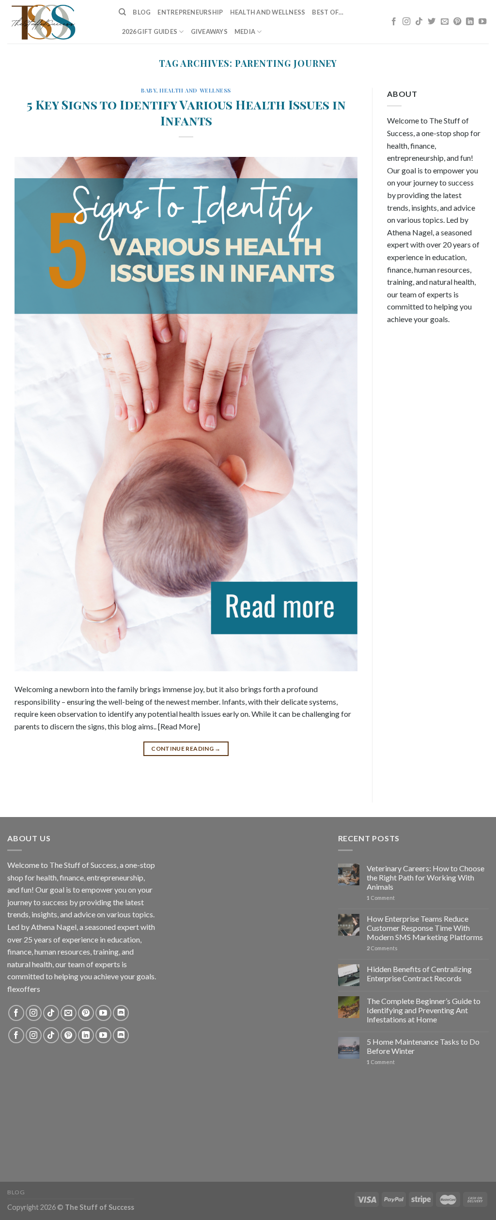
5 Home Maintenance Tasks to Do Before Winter (423, 1046)
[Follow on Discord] (121, 1013)
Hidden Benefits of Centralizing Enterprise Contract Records (419, 973)
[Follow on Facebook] (394, 21)
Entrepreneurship (190, 12)
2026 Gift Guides (149, 31)
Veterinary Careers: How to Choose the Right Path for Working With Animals (425, 877)
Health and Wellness (268, 12)
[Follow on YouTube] (482, 21)
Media (244, 31)
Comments (382, 948)
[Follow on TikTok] (419, 21)
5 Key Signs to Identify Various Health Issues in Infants (186, 112)
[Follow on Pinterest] (457, 21)
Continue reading (186, 748)
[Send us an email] (445, 21)
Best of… (327, 12)
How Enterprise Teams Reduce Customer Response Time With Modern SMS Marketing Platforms (425, 928)
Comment (381, 898)
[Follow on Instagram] (406, 21)
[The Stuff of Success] (55, 22)
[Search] (122, 12)
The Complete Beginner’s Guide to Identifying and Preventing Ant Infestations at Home (423, 1010)
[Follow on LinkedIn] (470, 21)
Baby (148, 90)
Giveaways (209, 31)
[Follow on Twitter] (431, 21)
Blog (142, 12)
